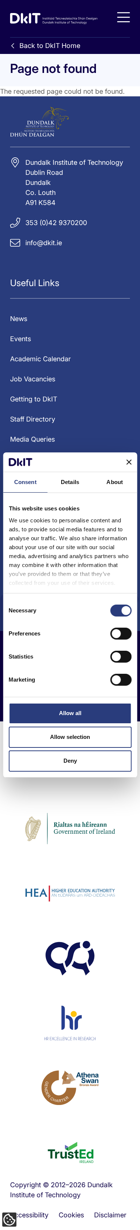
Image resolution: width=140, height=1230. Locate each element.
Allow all (70, 713)
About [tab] (114, 482)
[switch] (120, 634)
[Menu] (123, 17)
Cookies (71, 1215)
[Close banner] (128, 462)
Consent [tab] (25, 482)
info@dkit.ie (43, 243)
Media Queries (32, 439)
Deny (70, 760)
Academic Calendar (40, 359)
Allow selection (70, 737)
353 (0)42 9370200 (56, 223)
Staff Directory (32, 419)
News (18, 319)
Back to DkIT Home (49, 45)
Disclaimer (110, 1215)
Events (20, 339)
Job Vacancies (32, 379)
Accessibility (29, 1215)
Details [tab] (70, 482)
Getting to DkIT (33, 399)
